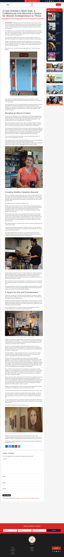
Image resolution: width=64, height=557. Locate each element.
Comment (4, 458)
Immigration (32, 547)
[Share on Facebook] (6, 447)
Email (4, 482)
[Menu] (8, 4)
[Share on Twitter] (9, 447)
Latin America (12, 549)
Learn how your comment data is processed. (29, 498)
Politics (13, 547)
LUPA (17, 104)
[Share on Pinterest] (16, 447)
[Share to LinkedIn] (13, 447)
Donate (58, 4)
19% (12, 99)
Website (4, 488)
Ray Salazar (6, 19)
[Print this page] (19, 447)
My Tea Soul (20, 273)
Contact (32, 550)
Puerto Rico (13, 550)
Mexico (13, 552)
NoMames (32, 549)
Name (4, 476)
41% (35, 100)
